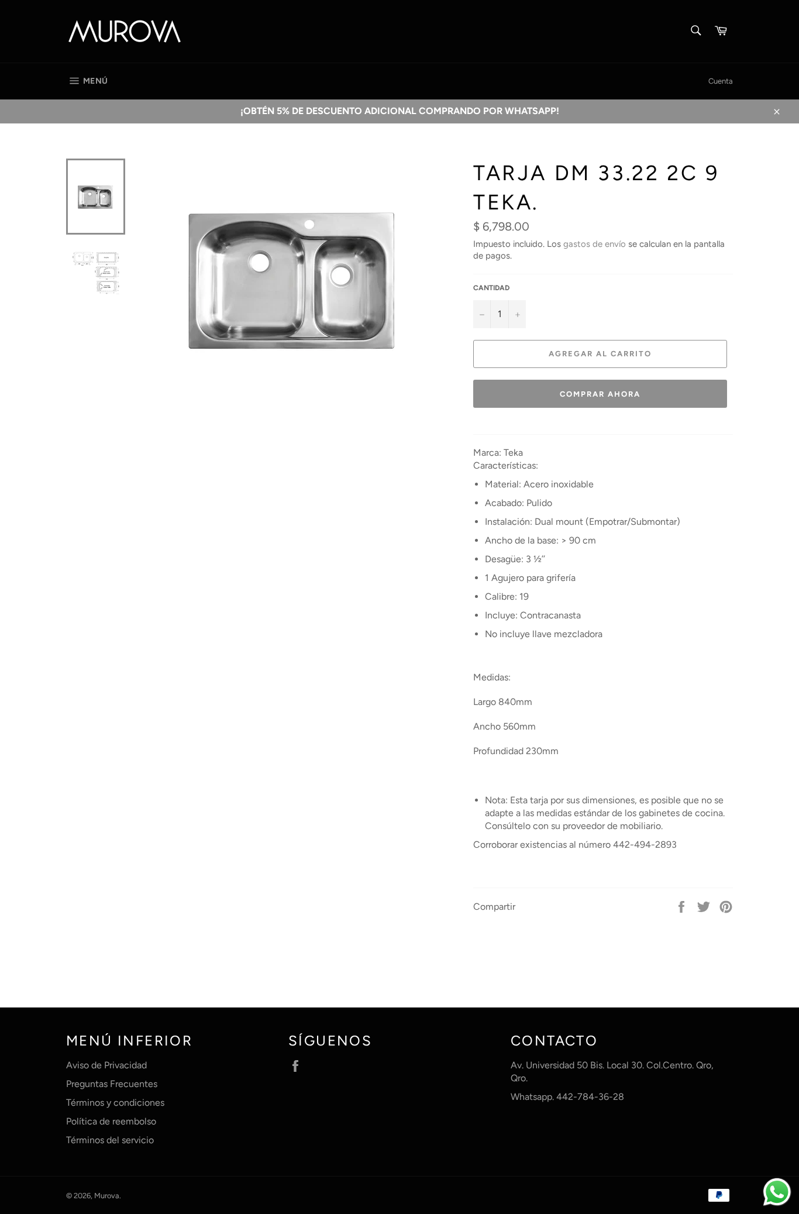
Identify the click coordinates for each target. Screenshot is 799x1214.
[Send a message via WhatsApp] (777, 1192)
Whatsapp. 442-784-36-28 (567, 1096)
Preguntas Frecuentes (111, 1083)
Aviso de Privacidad (106, 1065)
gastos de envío (594, 244)
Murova (106, 1195)
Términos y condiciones (115, 1102)
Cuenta (720, 81)
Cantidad (491, 288)
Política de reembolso (111, 1121)
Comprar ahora (600, 394)
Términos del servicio (110, 1140)
